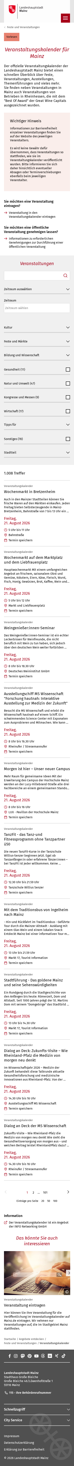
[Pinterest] (29, 1355)
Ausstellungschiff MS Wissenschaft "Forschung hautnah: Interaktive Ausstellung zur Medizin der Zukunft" (36, 698)
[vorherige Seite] (5, 1192)
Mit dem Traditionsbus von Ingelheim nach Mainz (36, 912)
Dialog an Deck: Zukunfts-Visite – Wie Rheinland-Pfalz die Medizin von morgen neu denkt (36, 1055)
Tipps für (10, 424)
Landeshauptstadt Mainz (31, 1458)
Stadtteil (10, 452)
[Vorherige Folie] (4, 1273)
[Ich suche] (65, 275)
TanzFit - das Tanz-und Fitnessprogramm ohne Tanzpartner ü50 (34, 839)
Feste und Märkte (16, 341)
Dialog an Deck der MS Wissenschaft (35, 1126)
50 (48, 1201)
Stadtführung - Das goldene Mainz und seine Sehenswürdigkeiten (33, 982)
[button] (11, 37)
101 (45, 1192)
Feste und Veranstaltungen (23, 27)
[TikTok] (63, 1355)
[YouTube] (36, 1355)
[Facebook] (9, 1355)
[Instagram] (15, 1355)
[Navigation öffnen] (65, 18)
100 (55, 1201)
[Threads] (43, 1355)
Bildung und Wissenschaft (21, 355)
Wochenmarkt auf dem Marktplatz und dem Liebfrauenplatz (33, 560)
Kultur (8, 327)
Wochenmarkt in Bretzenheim (29, 491)
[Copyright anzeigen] (65, 1292)
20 (42, 1201)
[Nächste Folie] (69, 1273)
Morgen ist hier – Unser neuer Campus (37, 769)
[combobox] (37, 276)
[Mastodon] (22, 1355)
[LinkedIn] (49, 1355)
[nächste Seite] (68, 1192)
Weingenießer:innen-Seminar (29, 628)
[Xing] (56, 1355)
